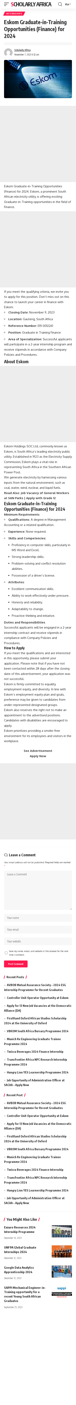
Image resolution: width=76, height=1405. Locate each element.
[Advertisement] (38, 144)
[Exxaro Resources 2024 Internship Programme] (62, 1231)
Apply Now (38, 756)
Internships (14, 13)
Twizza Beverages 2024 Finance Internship (35, 1051)
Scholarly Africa (31, 4)
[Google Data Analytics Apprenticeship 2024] (62, 1271)
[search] (60, 4)
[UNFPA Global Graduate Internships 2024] (62, 1251)
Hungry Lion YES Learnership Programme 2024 (38, 1072)
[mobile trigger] (7, 4)
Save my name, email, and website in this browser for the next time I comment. (38, 953)
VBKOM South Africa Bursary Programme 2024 (38, 1031)
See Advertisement (38, 751)
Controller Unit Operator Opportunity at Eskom (38, 998)
